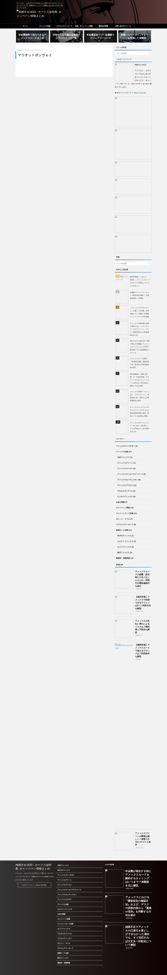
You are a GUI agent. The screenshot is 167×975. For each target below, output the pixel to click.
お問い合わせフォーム (123, 26)
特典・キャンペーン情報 (84, 26)
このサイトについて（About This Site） (34, 885)
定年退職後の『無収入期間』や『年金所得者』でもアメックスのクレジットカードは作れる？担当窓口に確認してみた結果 (139, 380)
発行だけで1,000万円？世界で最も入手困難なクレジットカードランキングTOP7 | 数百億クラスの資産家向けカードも (140, 347)
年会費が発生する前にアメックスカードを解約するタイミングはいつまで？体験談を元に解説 (138, 878)
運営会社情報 (103, 26)
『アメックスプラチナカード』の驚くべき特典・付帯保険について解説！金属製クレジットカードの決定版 (139, 312)
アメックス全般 (44, 26)
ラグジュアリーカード (64, 26)
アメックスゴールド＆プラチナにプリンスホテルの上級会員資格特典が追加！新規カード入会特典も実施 (139, 411)
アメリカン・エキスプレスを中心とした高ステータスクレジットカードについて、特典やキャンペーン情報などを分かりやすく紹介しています (34, 876)
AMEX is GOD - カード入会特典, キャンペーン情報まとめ (33, 866)
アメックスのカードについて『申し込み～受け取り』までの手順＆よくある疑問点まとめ (139, 427)
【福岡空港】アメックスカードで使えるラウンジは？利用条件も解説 (142, 651)
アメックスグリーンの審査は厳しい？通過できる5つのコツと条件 (143, 839)
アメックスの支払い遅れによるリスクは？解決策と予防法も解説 (142, 627)
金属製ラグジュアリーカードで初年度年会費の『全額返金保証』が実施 (139, 295)
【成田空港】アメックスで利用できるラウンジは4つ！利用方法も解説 (143, 603)
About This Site (140, 92)
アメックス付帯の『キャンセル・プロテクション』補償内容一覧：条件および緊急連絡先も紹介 (139, 396)
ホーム (25, 26)
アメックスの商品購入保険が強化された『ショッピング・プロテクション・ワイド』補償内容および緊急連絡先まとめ (139, 329)
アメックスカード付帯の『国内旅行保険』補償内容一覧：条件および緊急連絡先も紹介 (139, 362)
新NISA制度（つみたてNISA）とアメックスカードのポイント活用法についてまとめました (140, 281)
